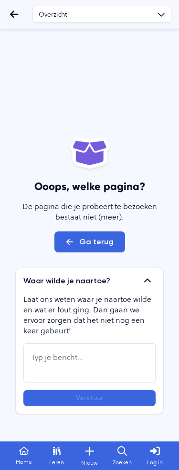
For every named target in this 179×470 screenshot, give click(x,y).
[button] (89, 281)
